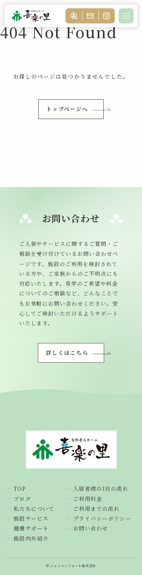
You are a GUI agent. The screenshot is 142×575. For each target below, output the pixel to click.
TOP (20, 488)
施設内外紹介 (31, 538)
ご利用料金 (87, 498)
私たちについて (34, 508)
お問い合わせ (90, 528)
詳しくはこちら (67, 352)
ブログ (22, 498)
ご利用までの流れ (96, 508)
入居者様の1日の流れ (100, 488)
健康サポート (31, 528)
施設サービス (31, 518)
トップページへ (67, 109)
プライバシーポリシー (102, 518)
